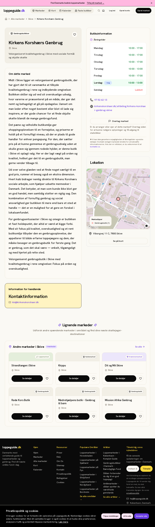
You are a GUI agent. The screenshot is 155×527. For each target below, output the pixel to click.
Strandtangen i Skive (23, 365)
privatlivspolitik (132, 493)
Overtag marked (120, 121)
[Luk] (151, 3)
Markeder (40, 10)
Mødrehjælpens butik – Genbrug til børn (76, 402)
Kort (53, 10)
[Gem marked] (75, 34)
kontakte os (95, 146)
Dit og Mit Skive (114, 365)
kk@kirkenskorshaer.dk (25, 302)
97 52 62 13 (100, 99)
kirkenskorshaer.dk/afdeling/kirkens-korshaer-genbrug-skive (120, 108)
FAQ (59, 457)
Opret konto (124, 10)
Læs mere (63, 521)
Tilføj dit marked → (95, 3)
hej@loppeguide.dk (139, 498)
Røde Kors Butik (21, 400)
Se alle (138, 346)
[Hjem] (6, 19)
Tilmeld (146, 468)
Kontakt (60, 469)
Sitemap (60, 465)
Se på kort (118, 241)
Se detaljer (27, 378)
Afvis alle (127, 516)
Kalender (66, 10)
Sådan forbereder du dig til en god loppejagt (112, 476)
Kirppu (62, 365)
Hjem (35, 452)
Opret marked (143, 10)
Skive (30, 19)
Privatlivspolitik (64, 473)
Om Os (60, 461)
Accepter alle (141, 516)
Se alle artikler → (111, 497)
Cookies (60, 482)
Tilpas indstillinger (111, 516)
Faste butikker (85, 10)
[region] (118, 199)
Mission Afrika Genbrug (118, 400)
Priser (59, 452)
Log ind (112, 10)
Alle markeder (18, 19)
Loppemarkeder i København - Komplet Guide (111, 455)
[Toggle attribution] (146, 226)
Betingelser (62, 478)
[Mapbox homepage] (94, 226)
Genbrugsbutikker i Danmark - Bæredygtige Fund (112, 466)
